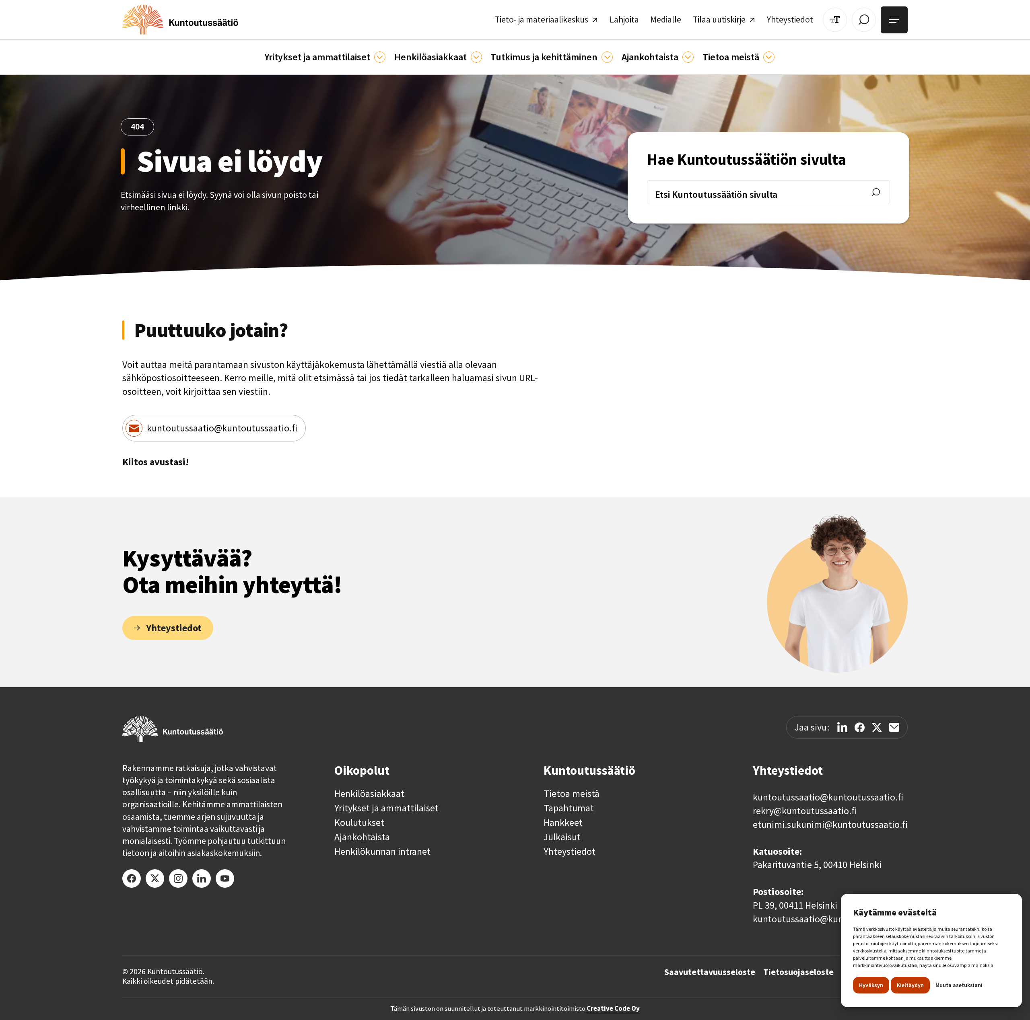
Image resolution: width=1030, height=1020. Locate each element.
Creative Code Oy (613, 1008)
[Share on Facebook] (860, 727)
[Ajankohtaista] (607, 57)
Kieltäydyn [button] (910, 985)
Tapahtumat (569, 808)
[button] (324, 57)
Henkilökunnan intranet (382, 851)
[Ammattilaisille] (379, 57)
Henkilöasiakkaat (369, 793)
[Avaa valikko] (894, 19)
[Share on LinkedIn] (842, 727)
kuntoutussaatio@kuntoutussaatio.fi (222, 428)
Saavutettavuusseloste (709, 972)
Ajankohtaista (362, 837)
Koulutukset (359, 822)
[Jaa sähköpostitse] (894, 727)
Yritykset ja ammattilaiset (386, 808)
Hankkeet (563, 822)
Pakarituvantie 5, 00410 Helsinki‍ (817, 864)
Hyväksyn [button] (871, 985)
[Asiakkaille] (476, 57)
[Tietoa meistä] (769, 57)
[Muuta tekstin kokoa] (835, 20)
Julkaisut (562, 837)
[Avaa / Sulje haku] (864, 20)
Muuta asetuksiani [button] (959, 985)
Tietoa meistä (571, 793)
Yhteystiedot (569, 851)
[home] (180, 19)
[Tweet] (877, 727)
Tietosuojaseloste (798, 972)
